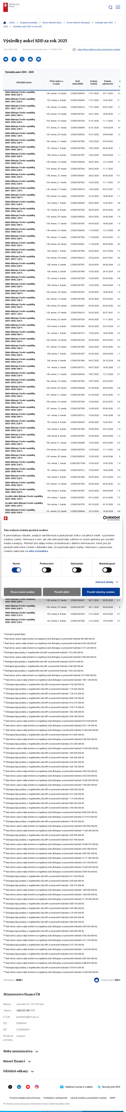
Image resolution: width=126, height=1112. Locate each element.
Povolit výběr (61, 591)
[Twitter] (22, 59)
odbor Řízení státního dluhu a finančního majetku (98, 50)
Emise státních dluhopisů (78, 23)
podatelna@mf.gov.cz (27, 1017)
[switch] (46, 570)
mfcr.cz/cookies (38, 550)
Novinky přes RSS (111, 1087)
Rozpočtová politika (28, 23)
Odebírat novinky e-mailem (79, 1087)
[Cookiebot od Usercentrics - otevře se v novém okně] (105, 518)
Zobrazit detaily (104, 582)
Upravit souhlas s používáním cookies (88, 1098)
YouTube (28, 1087)
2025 (5, 26)
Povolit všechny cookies (101, 591)
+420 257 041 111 (25, 1010)
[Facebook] (13, 59)
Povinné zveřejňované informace (25, 1098)
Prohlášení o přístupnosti (55, 1098)
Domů (12, 23)
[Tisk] (38, 59)
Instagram (37, 1087)
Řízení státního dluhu (52, 23)
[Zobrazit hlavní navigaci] (118, 7)
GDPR (112, 1098)
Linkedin (19, 1087)
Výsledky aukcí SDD (104, 23)
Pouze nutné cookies (23, 591)
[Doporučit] (30, 59)
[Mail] (5, 59)
